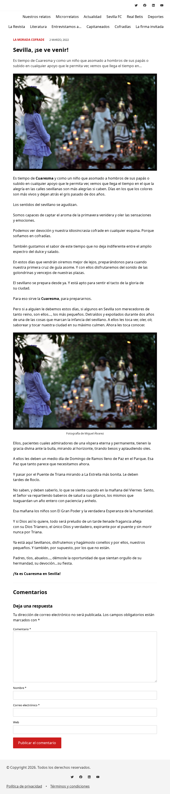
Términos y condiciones (70, 786)
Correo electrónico (26, 705)
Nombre (19, 688)
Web (16, 722)
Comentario (22, 629)
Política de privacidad (24, 786)
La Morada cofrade (28, 40)
